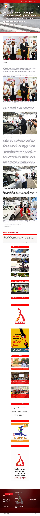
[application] (20, 288)
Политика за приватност (19, 504)
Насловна (4, 30)
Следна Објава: (24, 241)
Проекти (16, 496)
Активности (11, 30)
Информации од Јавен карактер (19, 507)
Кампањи (17, 498)
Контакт (16, 503)
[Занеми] (26, 292)
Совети (17, 232)
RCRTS (36, 513)
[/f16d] (6, 2)
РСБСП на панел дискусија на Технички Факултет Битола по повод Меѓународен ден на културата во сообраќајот (19, 396)
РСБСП (14, 232)
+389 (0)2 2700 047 (27, 1)
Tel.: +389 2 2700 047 (32, 502)
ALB (34, 1)
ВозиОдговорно (10, 232)
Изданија (16, 501)
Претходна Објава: (19, 238)
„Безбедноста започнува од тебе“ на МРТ (20, 411)
